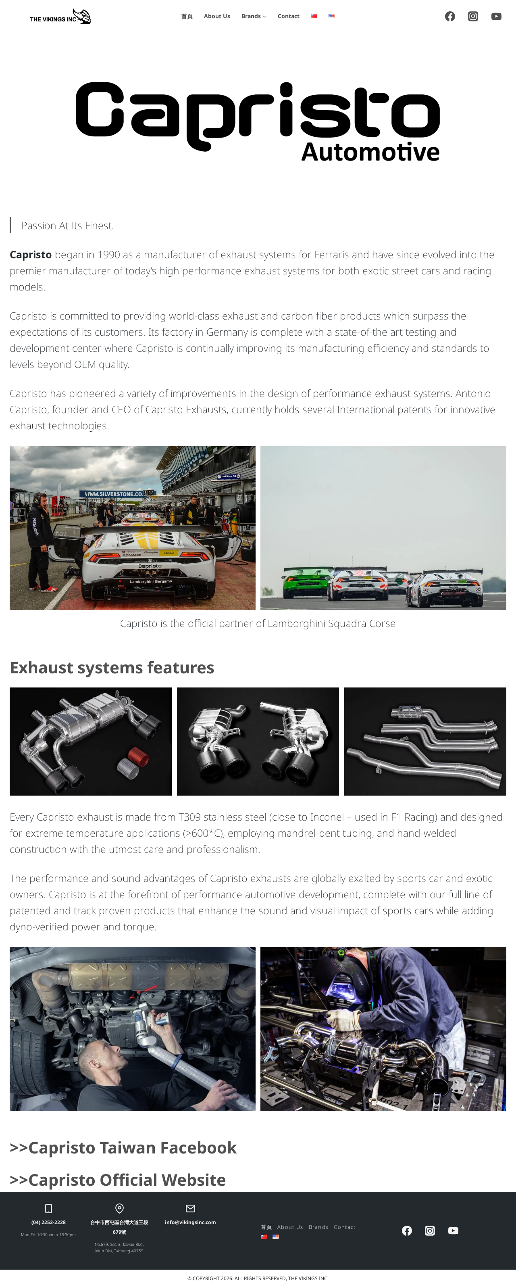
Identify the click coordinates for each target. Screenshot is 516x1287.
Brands (319, 1227)
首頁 (187, 16)
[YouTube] (496, 16)
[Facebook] (450, 16)
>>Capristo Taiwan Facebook (123, 1147)
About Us (217, 16)
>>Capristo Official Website (118, 1179)
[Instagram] (473, 16)
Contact (289, 16)
